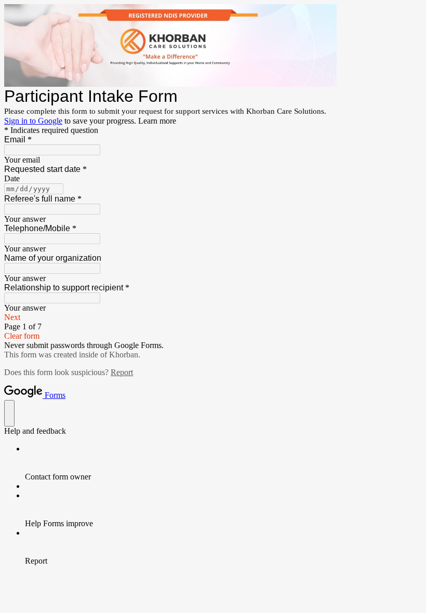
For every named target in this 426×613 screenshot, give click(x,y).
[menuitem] (223, 463)
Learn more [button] (157, 120)
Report (122, 372)
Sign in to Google (33, 120)
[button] (213, 317)
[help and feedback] (9, 413)
